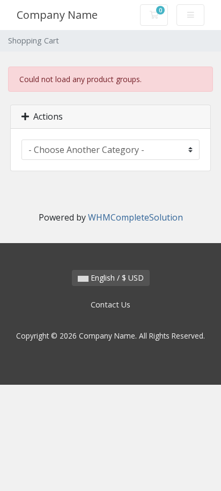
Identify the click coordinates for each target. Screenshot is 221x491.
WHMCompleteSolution (135, 217)
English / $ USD (116, 278)
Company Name (57, 15)
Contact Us (110, 304)
